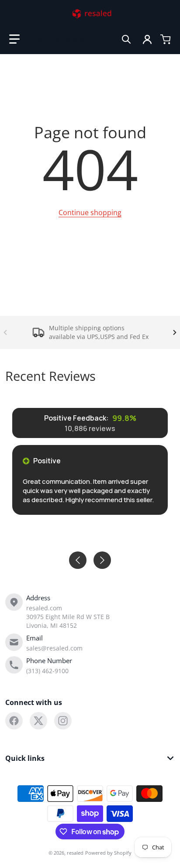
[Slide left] (5, 332)
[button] (14, 39)
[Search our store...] (126, 39)
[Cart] (165, 39)
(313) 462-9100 (47, 671)
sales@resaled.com (54, 648)
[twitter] (38, 720)
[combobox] (80, 39)
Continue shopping (90, 212)
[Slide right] (175, 332)
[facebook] (14, 720)
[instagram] (63, 720)
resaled (75, 852)
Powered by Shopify (108, 852)
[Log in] (147, 39)
